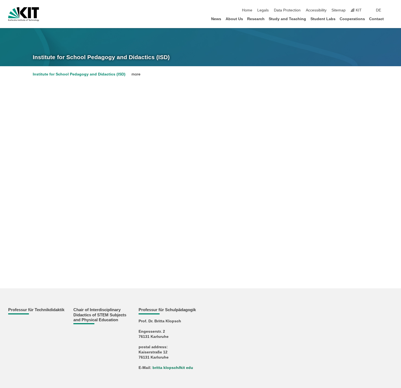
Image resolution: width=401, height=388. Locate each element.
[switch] (391, 10)
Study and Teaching (287, 19)
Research (256, 19)
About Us (234, 19)
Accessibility (316, 10)
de (378, 10)
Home (247, 10)
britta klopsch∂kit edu (172, 368)
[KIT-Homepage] (23, 14)
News (216, 19)
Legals (263, 10)
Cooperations (352, 19)
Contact (376, 19)
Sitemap (338, 10)
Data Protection (287, 10)
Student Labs (323, 19)
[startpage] (391, 18)
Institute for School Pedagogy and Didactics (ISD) (101, 57)
